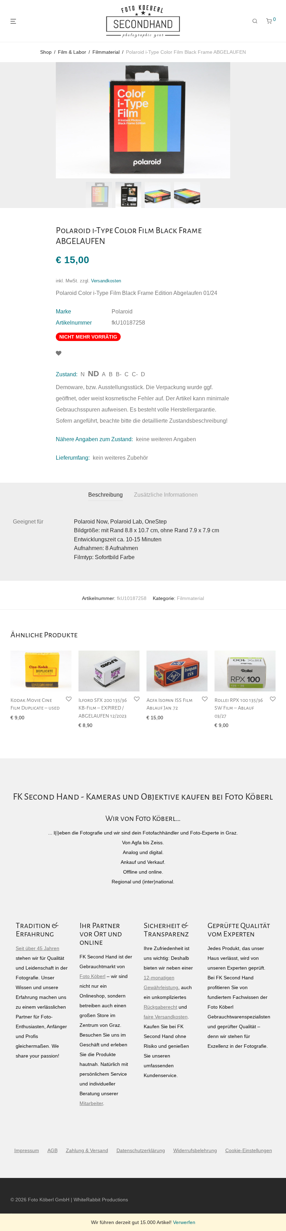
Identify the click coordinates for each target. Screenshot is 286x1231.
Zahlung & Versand (87, 1150)
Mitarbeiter (91, 1103)
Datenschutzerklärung (140, 1150)
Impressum (26, 1150)
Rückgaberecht (160, 1007)
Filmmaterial (106, 52)
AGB (52, 1150)
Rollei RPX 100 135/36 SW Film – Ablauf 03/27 (238, 708)
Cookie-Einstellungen (248, 1150)
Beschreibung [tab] (105, 495)
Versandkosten (106, 281)
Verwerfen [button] (184, 1222)
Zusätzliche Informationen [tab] (166, 495)
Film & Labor (72, 52)
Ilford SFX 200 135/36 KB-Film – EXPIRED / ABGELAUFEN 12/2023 (102, 708)
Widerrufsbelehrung (195, 1150)
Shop (46, 52)
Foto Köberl (92, 976)
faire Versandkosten (166, 1016)
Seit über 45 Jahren (37, 948)
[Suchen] (255, 21)
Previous (12, 120)
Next (274, 120)
